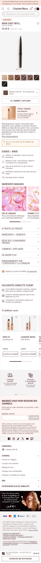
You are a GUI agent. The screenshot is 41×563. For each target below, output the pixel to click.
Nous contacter (33, 530)
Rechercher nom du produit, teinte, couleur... (22, 14)
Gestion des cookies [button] (9, 538)
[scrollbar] (20, 361)
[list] (20, 52)
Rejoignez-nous (7, 467)
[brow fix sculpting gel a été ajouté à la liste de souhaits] (16, 317)
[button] (4, 14)
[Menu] (2, 9)
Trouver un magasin (9, 460)
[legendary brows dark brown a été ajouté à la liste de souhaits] (34, 317)
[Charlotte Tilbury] (20, 9)
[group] (14, 203)
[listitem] (20, 52)
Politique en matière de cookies (13, 475)
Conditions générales (9, 537)
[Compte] (31, 8)
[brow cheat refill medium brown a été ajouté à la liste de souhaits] (38, 23)
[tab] (18, 69)
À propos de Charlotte (10, 463)
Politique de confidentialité (12, 471)
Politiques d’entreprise (25, 537)
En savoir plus (32, 271)
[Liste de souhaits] (8, 9)
